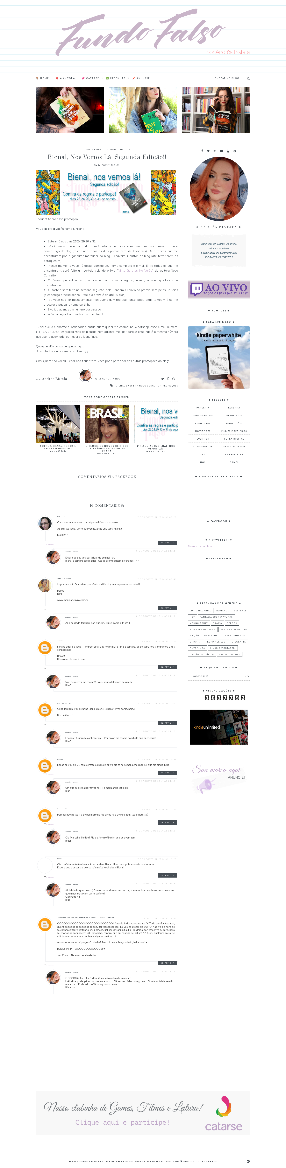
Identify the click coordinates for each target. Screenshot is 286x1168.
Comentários (109, 165)
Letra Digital (234, 439)
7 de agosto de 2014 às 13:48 (157, 759)
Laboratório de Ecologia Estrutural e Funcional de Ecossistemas (85, 917)
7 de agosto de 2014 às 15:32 (157, 809)
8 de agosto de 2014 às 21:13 (155, 731)
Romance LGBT (217, 642)
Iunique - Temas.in (203, 1161)
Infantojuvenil (235, 635)
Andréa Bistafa (71, 552)
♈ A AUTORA (65, 78)
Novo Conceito (149, 386)
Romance (222, 610)
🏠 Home (42, 78)
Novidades (203, 431)
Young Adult (199, 623)
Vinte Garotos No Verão (135, 270)
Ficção (194, 635)
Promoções (170, 386)
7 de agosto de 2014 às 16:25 (157, 859)
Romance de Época (203, 629)
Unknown (61, 641)
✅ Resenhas (115, 78)
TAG (203, 454)
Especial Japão (234, 446)
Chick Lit (196, 642)
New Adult (211, 635)
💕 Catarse (90, 78)
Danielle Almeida (64, 703)
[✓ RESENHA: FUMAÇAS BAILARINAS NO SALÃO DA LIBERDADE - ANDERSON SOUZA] (70, 110)
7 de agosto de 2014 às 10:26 (157, 641)
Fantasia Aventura (234, 629)
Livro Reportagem (223, 648)
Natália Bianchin (64, 578)
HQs (203, 462)
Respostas (50, 544)
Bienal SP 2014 (126, 386)
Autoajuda (197, 648)
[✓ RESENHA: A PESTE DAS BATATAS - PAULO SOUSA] (143, 110)
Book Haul (203, 423)
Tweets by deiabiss (200, 546)
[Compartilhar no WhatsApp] (173, 378)
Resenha (234, 408)
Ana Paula (61, 516)
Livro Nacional (200, 610)
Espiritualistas (229, 654)
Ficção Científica (202, 654)
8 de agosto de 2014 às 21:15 (155, 831)
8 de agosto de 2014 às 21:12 (155, 616)
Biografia (239, 642)
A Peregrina (62, 809)
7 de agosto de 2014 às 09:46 (157, 579)
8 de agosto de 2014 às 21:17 (155, 971)
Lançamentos (203, 415)
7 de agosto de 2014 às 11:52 (157, 703)
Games (234, 462)
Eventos (203, 439)
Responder (168, 543)
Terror (232, 623)
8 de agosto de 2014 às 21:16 (155, 883)
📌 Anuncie (141, 78)
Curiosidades (203, 446)
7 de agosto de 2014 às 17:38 (157, 918)
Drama (217, 623)
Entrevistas (234, 454)
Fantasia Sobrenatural (216, 617)
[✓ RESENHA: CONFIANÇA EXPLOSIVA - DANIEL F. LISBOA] (216, 110)
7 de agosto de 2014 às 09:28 (157, 517)
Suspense (240, 610)
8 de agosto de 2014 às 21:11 (155, 551)
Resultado (234, 415)
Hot (192, 617)
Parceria (203, 408)
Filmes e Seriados (234, 431)
